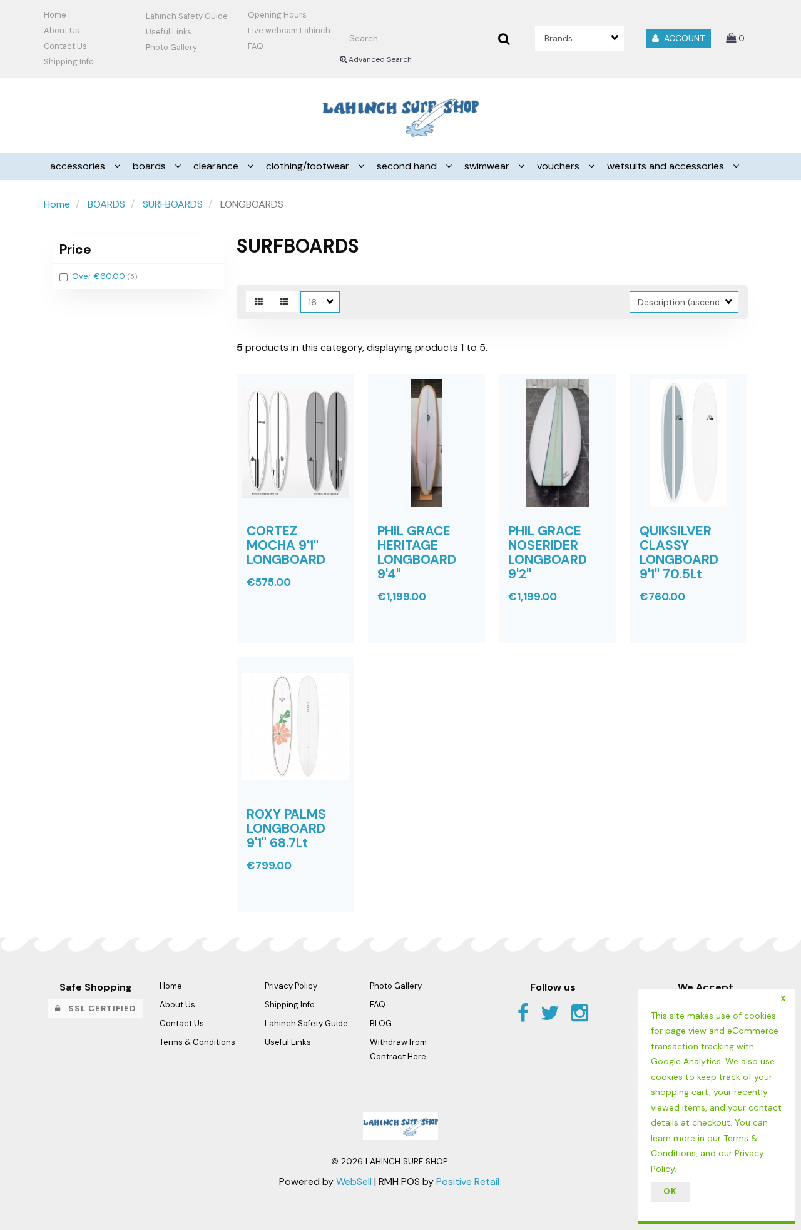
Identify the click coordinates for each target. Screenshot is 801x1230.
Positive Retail (467, 1181)
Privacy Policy (291, 985)
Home (55, 14)
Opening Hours (277, 14)
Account (682, 38)
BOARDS (106, 204)
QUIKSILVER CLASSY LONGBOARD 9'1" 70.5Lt (679, 552)
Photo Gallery (171, 47)
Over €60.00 (100, 276)
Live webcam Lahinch (289, 30)
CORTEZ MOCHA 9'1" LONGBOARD (286, 545)
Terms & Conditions (197, 1042)
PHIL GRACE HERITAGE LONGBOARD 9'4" (416, 552)
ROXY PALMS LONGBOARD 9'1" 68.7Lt (286, 828)
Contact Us (65, 46)
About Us (61, 30)
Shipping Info (290, 1004)
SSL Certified (98, 1008)
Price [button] (75, 249)
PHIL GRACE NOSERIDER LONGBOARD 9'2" (547, 552)
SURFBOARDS (173, 204)
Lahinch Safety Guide (187, 16)
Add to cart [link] (316, 652)
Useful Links (168, 31)
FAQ (255, 46)
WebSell (354, 1181)
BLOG (381, 1023)
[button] (735, 37)
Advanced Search (379, 59)
